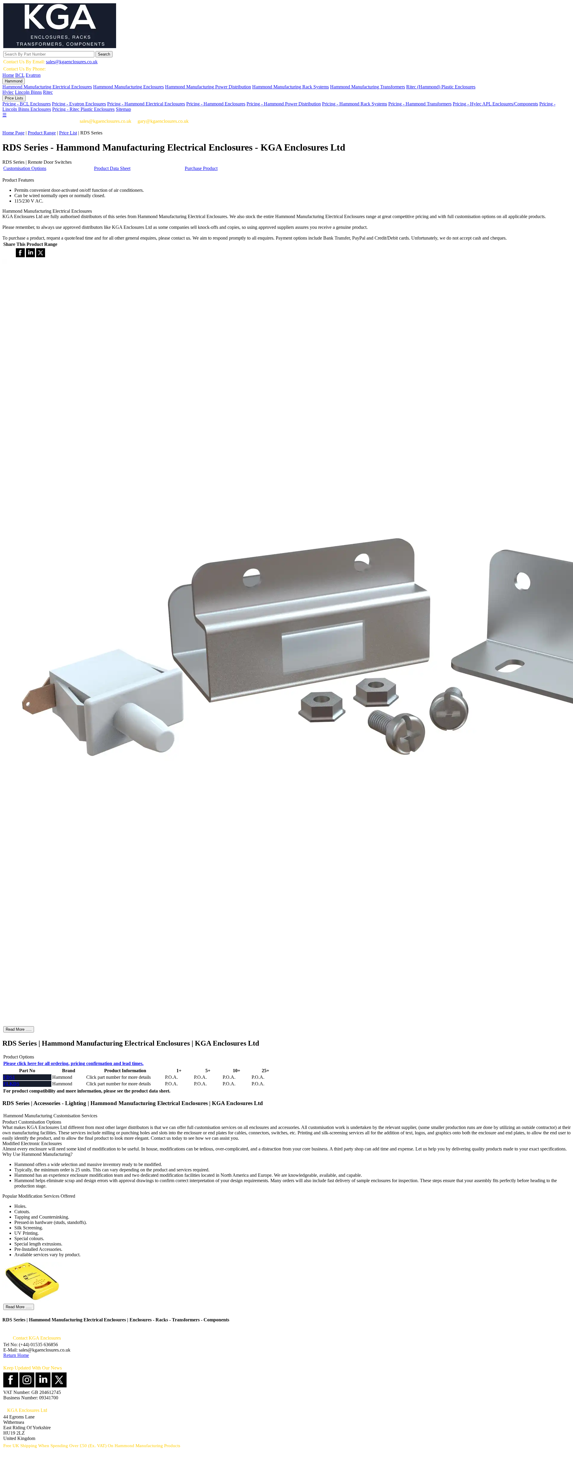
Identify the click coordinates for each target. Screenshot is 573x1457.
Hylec (8, 92)
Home (8, 75)
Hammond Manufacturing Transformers (367, 86)
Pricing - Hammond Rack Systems (354, 103)
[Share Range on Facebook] (20, 255)
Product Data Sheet (112, 168)
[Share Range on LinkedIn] (30, 255)
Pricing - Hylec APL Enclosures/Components (495, 103)
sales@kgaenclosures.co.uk (72, 61)
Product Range (42, 132)
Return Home (16, 1355)
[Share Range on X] (40, 255)
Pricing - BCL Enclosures (26, 103)
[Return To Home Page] (59, 46)
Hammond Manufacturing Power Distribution (208, 86)
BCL (19, 75)
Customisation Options (24, 168)
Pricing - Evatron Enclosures (79, 103)
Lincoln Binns (28, 92)
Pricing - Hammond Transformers (420, 103)
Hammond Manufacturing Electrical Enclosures (47, 86)
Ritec (48, 92)
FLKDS (11, 1083)
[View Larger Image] (32, 1300)
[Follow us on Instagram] (26, 1385)
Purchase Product (201, 168)
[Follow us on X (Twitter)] (59, 1385)
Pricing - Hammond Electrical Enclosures (146, 103)
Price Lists (14, 98)
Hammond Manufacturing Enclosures (128, 86)
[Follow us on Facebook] (10, 1385)
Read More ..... (19, 1029)
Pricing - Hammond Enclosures (215, 103)
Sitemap (123, 109)
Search (104, 54)
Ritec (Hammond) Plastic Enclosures (440, 86)
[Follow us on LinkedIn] (43, 1385)
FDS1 (9, 1077)
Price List (68, 132)
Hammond (13, 81)
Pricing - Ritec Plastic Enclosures (83, 109)
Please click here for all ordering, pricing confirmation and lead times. (73, 1063)
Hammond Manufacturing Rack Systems (290, 86)
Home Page (13, 132)
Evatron (33, 75)
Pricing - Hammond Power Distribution (284, 103)
